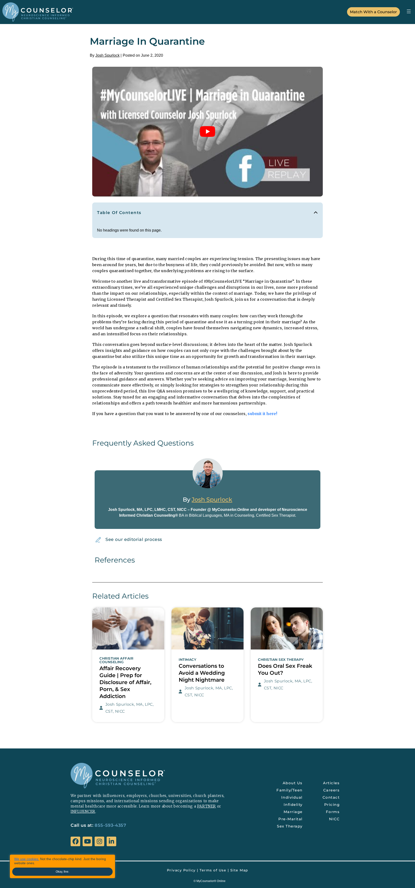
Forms (333, 811)
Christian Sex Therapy (281, 659)
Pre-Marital (290, 819)
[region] (62, 866)
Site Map (239, 870)
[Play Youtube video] (207, 131)
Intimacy (187, 659)
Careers (331, 790)
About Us (293, 783)
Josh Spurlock (107, 55)
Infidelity (293, 804)
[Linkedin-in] (111, 841)
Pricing (332, 804)
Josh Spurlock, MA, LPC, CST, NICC (129, 708)
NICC (334, 819)
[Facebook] (75, 841)
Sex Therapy (290, 826)
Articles (331, 783)
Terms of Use (213, 870)
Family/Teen (289, 790)
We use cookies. (26, 859)
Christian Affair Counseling (116, 660)
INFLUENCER (83, 811)
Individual (292, 797)
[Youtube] (87, 841)
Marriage (293, 811)
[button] (409, 11)
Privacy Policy (181, 870)
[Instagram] (99, 841)
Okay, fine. (62, 871)
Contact (331, 797)
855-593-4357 (110, 825)
